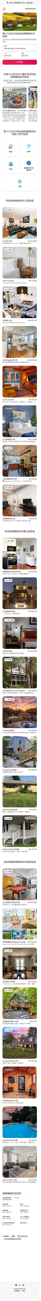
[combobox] (19, 48)
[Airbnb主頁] (4, 8)
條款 (23, 1291)
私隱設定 (17, 1291)
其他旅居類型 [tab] (7, 1198)
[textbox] (11, 56)
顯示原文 (30, 3)
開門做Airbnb (30, 9)
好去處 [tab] (17, 1198)
